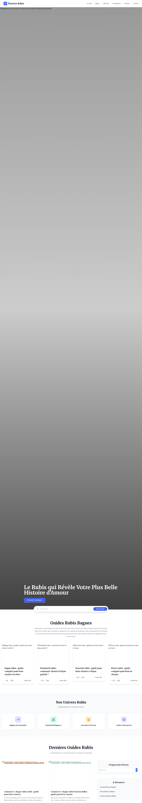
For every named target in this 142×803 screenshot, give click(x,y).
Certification (116, 3)
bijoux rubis (84, 631)
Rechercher (100, 609)
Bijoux (98, 3)
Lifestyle (106, 3)
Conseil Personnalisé (108, 787)
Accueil (89, 3)
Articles (126, 3)
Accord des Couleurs (107, 791)
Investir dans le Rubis (108, 796)
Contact (135, 3)
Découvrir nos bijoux (35, 600)
